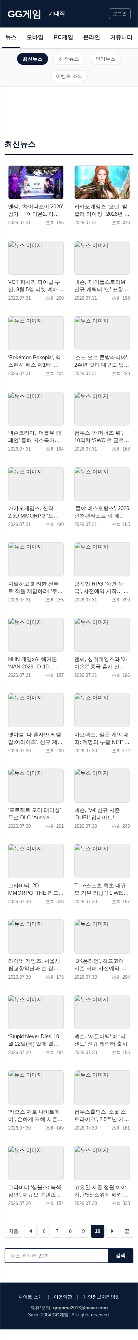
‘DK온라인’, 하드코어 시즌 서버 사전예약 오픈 (100, 965)
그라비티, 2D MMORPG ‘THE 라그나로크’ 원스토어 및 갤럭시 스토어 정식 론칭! (36, 889)
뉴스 (11, 37)
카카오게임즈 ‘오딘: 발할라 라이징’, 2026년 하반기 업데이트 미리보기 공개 (102, 210)
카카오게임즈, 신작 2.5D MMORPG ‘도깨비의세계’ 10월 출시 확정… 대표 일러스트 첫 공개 (35, 512)
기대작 (56, 14)
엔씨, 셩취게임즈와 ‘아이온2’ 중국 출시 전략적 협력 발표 (100, 663)
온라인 (91, 37)
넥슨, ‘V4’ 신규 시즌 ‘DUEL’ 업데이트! (97, 813)
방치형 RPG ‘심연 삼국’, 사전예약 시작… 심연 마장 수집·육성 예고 (101, 588)
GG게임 (24, 13)
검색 (121, 1255)
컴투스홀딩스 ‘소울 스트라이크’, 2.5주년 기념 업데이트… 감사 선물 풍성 (101, 1116)
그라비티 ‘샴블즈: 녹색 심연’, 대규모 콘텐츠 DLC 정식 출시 (34, 1191)
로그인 (120, 13)
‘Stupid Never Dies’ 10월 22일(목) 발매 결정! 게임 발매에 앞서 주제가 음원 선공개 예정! (34, 1040)
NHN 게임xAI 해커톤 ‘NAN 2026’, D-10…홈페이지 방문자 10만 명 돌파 (34, 663)
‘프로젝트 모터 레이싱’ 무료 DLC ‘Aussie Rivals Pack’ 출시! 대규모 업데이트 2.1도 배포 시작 (35, 814)
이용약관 (63, 1296)
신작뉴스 (69, 59)
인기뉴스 (105, 59)
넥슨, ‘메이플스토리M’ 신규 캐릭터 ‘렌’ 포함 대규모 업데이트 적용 (102, 286)
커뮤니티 (121, 37)
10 (97, 1231)
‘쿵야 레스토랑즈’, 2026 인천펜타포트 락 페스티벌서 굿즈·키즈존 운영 (101, 512)
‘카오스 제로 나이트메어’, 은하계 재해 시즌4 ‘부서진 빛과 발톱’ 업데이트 (35, 1116)
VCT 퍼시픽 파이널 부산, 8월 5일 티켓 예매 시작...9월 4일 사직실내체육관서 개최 (35, 286)
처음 (13, 1231)
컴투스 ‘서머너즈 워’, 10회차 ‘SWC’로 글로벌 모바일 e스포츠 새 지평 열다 (101, 437)
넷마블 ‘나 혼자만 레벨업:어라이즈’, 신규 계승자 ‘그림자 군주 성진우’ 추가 (35, 739)
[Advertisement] (69, 115)
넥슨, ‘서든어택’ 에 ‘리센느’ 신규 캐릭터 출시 (100, 1040)
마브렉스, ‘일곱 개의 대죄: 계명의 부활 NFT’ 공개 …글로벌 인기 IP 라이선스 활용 (102, 739)
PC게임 (63, 37)
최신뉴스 (32, 59)
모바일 (35, 37)
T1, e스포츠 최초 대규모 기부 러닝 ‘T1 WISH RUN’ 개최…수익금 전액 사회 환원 (100, 889)
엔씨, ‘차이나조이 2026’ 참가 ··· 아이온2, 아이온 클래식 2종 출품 (35, 210)
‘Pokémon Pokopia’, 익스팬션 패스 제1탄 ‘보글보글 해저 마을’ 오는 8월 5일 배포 (34, 361)
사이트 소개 (30, 1296)
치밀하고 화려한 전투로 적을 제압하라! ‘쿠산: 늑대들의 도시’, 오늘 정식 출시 (33, 588)
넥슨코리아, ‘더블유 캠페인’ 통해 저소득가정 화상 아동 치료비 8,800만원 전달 (35, 437)
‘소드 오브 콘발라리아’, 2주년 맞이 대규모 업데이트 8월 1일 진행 (101, 361)
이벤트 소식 (69, 76)
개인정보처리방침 (101, 1296)
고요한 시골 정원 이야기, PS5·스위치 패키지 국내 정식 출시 (100, 1191)
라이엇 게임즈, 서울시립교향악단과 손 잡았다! (34, 965)
